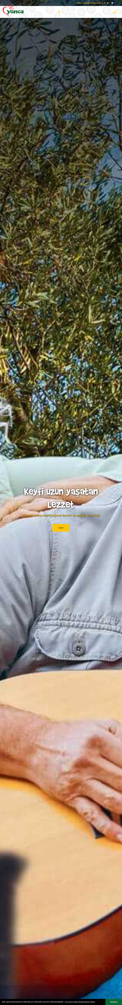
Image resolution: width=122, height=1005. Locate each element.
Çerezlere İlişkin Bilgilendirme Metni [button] (80, 1002)
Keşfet (61, 524)
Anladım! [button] (113, 1002)
